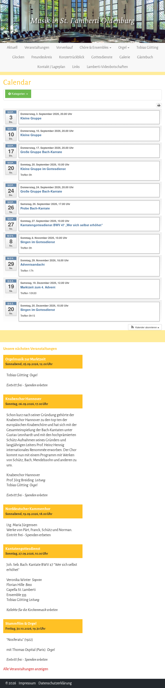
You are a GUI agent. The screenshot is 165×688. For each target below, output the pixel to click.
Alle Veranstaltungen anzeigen (25, 669)
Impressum (27, 683)
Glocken (18, 57)
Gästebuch (145, 57)
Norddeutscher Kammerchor (27, 509)
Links (76, 67)
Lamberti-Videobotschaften (107, 67)
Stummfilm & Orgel (21, 624)
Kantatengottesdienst (22, 549)
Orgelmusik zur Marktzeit (25, 359)
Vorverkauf (64, 48)
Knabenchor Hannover (23, 399)
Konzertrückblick (71, 57)
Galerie (124, 57)
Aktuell (12, 48)
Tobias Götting (147, 48)
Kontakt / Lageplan (51, 67)
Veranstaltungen (36, 48)
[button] (144, 327)
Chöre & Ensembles (94, 48)
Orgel (122, 48)
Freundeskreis (41, 57)
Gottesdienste (101, 57)
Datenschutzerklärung (55, 683)
